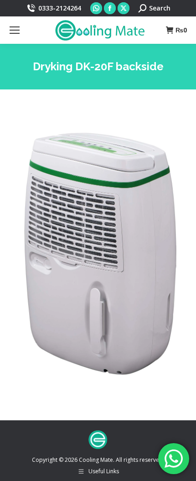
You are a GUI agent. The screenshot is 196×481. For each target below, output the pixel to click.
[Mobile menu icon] (14, 30)
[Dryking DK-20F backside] (98, 252)
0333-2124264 (59, 8)
